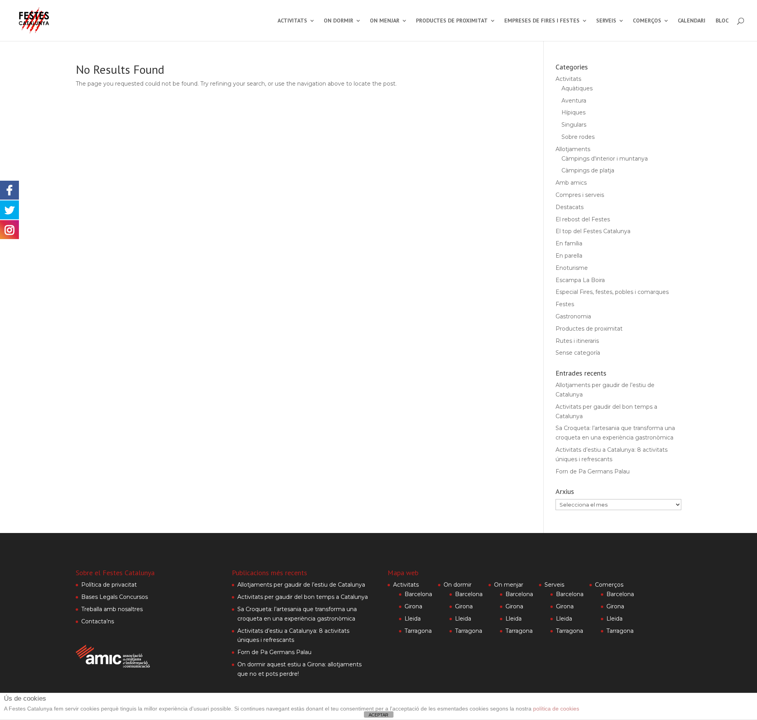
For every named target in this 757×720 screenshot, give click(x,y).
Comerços (647, 21)
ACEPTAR (378, 715)
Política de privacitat (109, 584)
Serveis (606, 21)
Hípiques (573, 112)
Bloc (722, 21)
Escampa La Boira (580, 280)
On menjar (384, 21)
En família (569, 243)
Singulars (573, 124)
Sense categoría (578, 352)
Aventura (573, 100)
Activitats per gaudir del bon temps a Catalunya (302, 596)
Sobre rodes (578, 136)
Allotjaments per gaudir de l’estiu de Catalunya (301, 584)
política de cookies (556, 708)
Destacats (570, 207)
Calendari (691, 21)
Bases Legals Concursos (114, 596)
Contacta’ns (97, 621)
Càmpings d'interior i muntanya (604, 158)
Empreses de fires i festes (542, 21)
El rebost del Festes (583, 219)
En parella (569, 255)
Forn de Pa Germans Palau (593, 471)
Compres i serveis (580, 194)
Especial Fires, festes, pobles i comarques (612, 291)
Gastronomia (573, 316)
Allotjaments (573, 149)
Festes (565, 304)
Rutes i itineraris (577, 340)
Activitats (292, 21)
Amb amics (571, 182)
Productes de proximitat (452, 21)
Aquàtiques (577, 88)
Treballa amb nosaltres (112, 609)
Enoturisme (572, 267)
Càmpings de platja (587, 170)
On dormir (338, 21)
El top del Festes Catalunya (593, 231)
